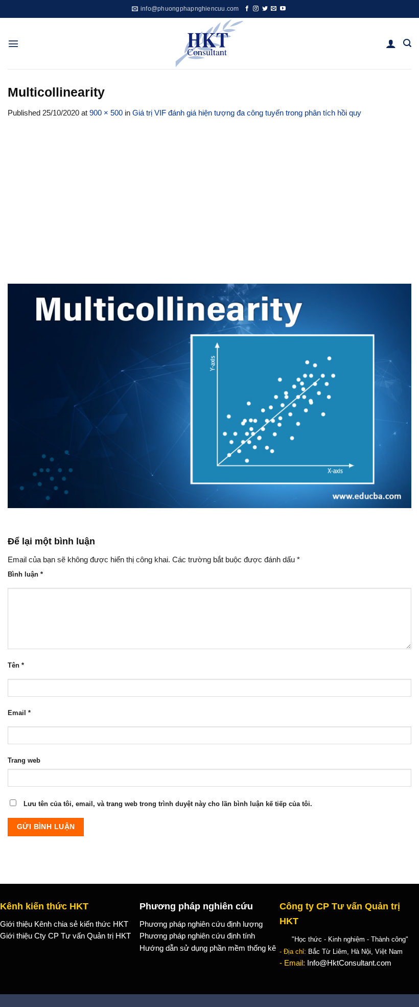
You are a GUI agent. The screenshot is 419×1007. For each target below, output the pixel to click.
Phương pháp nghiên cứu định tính (197, 936)
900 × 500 (106, 113)
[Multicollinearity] (209, 395)
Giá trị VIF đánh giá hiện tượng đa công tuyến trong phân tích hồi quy (246, 113)
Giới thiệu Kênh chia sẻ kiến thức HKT (64, 924)
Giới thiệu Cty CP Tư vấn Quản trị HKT (65, 936)
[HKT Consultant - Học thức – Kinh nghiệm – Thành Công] (209, 43)
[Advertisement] (209, 195)
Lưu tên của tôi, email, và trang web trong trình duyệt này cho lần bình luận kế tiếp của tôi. (168, 804)
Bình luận (25, 574)
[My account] (391, 43)
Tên (16, 665)
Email (19, 713)
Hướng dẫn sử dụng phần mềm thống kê (207, 948)
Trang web (24, 760)
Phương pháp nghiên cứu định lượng (201, 924)
